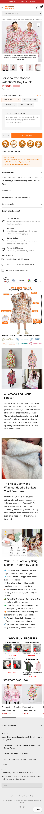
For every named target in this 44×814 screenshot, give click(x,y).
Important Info (8, 173)
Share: (4, 151)
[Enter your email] (40, 785)
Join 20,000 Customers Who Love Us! (20, 265)
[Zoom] (38, 25)
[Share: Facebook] (8, 151)
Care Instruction (8, 204)
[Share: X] (12, 151)
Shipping (4, 89)
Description (6, 190)
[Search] (39, 13)
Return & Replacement (11, 211)
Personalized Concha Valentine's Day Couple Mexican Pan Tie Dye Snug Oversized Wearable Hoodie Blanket (11, 709)
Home (3, 19)
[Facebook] (3, 769)
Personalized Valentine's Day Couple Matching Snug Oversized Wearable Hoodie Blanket (30, 709)
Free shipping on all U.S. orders (17, 259)
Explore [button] (4, 764)
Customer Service (9, 725)
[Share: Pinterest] (15, 151)
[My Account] (37, 7)
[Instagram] (6, 769)
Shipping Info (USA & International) (16, 197)
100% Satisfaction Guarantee (17, 270)
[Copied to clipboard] (19, 151)
